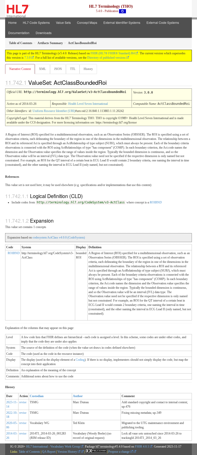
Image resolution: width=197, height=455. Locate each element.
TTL (72, 69)
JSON (58, 69)
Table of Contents (29, 451)
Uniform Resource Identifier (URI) (54, 111)
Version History (67, 451)
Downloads (44, 32)
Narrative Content (20, 69)
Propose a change (119, 451)
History (88, 69)
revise (22, 402)
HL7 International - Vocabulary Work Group (53, 446)
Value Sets (63, 22)
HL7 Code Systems (36, 22)
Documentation (18, 32)
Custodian (37, 396)
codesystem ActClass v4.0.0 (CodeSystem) (59, 237)
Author (78, 396)
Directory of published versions (106, 57)
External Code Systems (162, 22)
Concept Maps (87, 22)
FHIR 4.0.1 (142, 446)
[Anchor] (111, 82)
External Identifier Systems (121, 22)
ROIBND (156, 202)
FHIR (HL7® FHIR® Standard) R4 (113, 53)
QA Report (48, 451)
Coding (80, 359)
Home (12, 22)
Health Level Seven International (88, 104)
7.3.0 (27, 57)
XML (42, 69)
